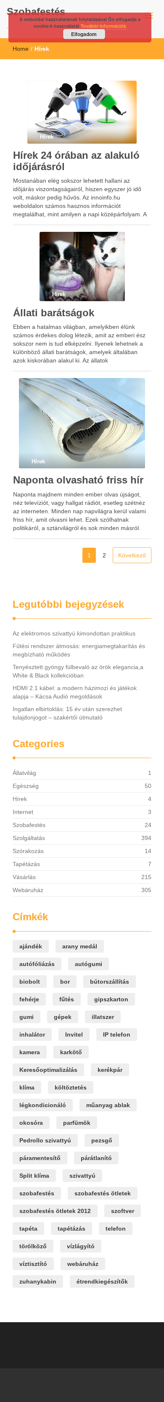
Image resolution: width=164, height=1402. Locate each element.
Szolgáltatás (29, 838)
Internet (23, 812)
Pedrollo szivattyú (45, 1140)
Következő (132, 555)
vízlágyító (81, 1246)
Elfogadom (84, 34)
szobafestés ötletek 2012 (55, 1211)
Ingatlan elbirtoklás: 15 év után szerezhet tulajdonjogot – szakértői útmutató (67, 713)
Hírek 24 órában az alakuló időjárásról (76, 161)
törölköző (33, 1246)
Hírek (20, 799)
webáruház (82, 1263)
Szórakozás (28, 851)
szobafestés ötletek (102, 1193)
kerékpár (110, 1069)
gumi (26, 1016)
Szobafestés (36, 11)
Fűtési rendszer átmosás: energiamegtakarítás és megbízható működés (79, 650)
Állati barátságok (53, 312)
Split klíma (34, 1175)
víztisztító (33, 1263)
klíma (26, 1087)
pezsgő (101, 1140)
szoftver (122, 1211)
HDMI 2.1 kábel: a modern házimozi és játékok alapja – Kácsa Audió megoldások (75, 692)
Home (21, 48)
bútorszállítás (109, 981)
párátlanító (96, 1158)
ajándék (30, 946)
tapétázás (71, 1228)
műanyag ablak (108, 1105)
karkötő (71, 1052)
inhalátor (32, 1034)
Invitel (74, 1034)
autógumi (88, 964)
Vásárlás (24, 877)
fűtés (66, 999)
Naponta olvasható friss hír (78, 480)
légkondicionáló (42, 1105)
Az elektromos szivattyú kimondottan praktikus (74, 633)
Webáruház (28, 890)
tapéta (28, 1228)
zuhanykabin (37, 1281)
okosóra (31, 1122)
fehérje (29, 999)
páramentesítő (40, 1158)
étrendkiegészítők (102, 1281)
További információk (103, 26)
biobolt (29, 981)
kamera (29, 1052)
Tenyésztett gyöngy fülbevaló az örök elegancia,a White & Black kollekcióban (78, 671)
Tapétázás (26, 864)
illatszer (103, 1016)
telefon (116, 1228)
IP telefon (116, 1034)
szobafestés (36, 1193)
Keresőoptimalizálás (48, 1069)
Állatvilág (24, 772)
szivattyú (82, 1175)
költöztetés (71, 1087)
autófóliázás (37, 964)
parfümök (76, 1122)
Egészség (26, 785)
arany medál (79, 946)
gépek (62, 1016)
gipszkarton (111, 999)
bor (65, 981)
